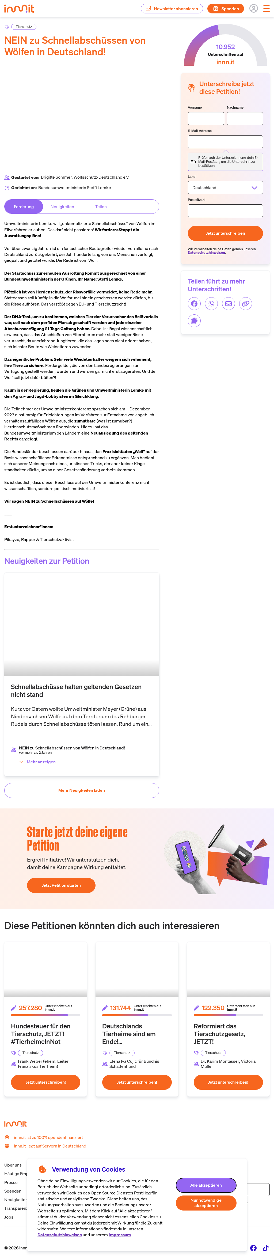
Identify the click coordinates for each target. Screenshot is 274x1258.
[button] (206, 1185)
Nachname (235, 107)
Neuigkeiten (16, 1199)
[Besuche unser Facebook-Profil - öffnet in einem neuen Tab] (253, 1248)
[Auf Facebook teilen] (194, 303)
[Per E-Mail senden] (228, 303)
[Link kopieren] (245, 303)
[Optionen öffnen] (254, 187)
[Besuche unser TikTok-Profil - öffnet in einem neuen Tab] (266, 1248)
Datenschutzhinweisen (59, 1235)
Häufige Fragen (18, 1173)
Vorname (195, 107)
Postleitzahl (196, 200)
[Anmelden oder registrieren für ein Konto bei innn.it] (253, 8)
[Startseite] (22, 16)
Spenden (12, 1191)
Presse (11, 1182)
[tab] (24, 207)
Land (192, 177)
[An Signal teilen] (194, 320)
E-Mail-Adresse (200, 131)
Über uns (13, 1165)
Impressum (120, 1235)
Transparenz (16, 1208)
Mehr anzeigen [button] (41, 762)
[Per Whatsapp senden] (211, 303)
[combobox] (225, 187)
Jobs (8, 1217)
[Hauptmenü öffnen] (266, 8)
